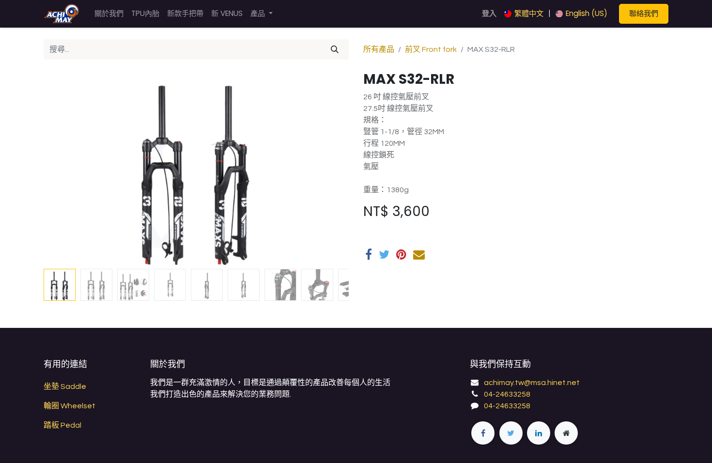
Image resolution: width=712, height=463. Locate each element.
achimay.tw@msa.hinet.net (532, 382)
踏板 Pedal (62, 425)
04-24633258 (507, 394)
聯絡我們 (643, 13)
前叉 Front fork (431, 49)
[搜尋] (335, 49)
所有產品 (378, 49)
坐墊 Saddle (65, 386)
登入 (489, 13)
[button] (67, 168)
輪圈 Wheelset (69, 406)
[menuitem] (109, 13)
